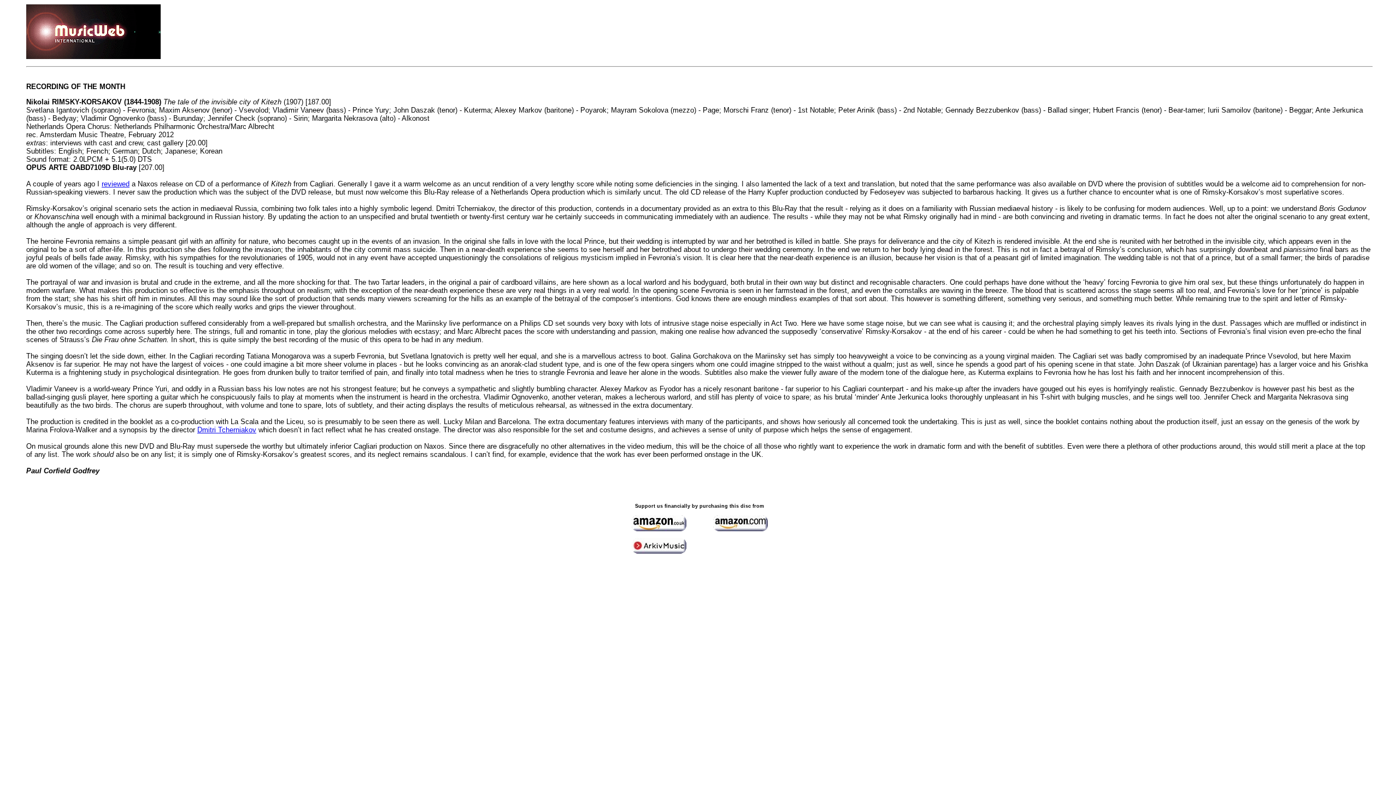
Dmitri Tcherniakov (226, 430)
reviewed (116, 184)
